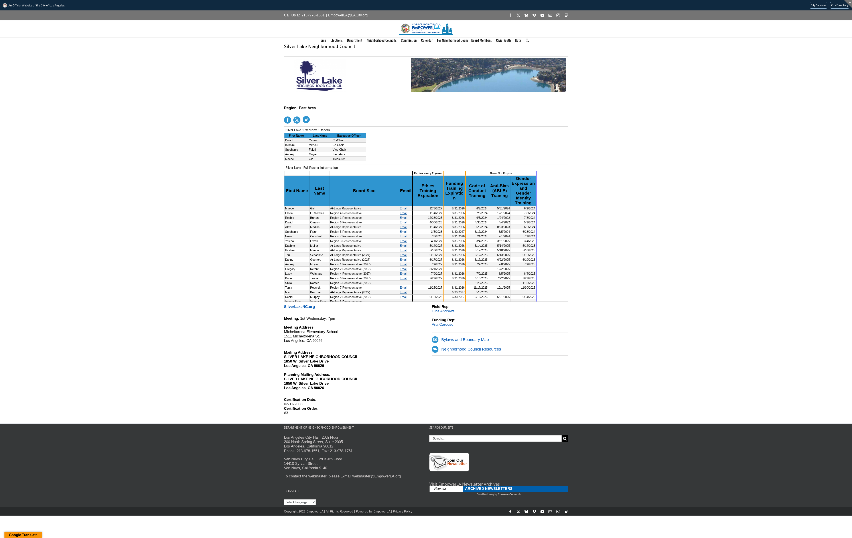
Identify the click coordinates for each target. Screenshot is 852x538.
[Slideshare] (306, 119)
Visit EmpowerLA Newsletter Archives (464, 484)
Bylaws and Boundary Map (465, 339)
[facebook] (287, 120)
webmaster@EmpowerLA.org (376, 476)
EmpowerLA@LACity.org (348, 15)
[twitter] (296, 120)
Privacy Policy (402, 511)
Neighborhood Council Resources (471, 349)
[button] (527, 40)
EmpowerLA (381, 511)
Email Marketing (485, 494)
